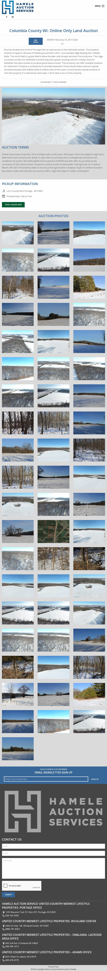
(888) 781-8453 (12, 929)
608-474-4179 (12, 960)
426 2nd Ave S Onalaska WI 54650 (21, 943)
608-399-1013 (12, 946)
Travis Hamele (59, 82)
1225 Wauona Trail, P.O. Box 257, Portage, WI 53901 (30, 912)
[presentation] (22, 886)
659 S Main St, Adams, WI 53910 (20, 956)
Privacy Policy (53, 967)
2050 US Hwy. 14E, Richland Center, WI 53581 (27, 925)
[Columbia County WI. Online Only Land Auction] (18, 234)
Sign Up (95, 779)
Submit (8, 894)
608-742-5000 (12, 915)
